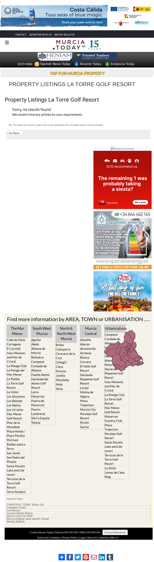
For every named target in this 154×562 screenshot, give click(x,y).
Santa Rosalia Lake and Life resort (16, 470)
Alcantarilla (88, 348)
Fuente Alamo (40, 374)
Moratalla (62, 380)
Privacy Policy (69, 537)
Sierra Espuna (40, 418)
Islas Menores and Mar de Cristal (16, 357)
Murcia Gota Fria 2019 (19, 516)
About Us (92, 537)
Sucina (84, 427)
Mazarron (37, 396)
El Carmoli (13, 348)
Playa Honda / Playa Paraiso (16, 433)
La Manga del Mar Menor (15, 372)
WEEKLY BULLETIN (64, 34)
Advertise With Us (108, 537)
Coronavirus (13, 510)
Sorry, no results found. (32, 109)
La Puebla (13, 379)
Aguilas (36, 340)
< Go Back (12, 133)
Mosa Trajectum (87, 403)
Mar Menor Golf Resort (14, 416)
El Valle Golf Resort (88, 368)
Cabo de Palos (16, 340)
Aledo (35, 344)
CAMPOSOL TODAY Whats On (25, 505)
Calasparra (63, 349)
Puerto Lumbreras (38, 411)
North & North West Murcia (66, 333)
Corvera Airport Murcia (19, 513)
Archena (85, 353)
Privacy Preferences (115, 532)
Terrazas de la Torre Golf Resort (16, 483)
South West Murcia (42, 331)
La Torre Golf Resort (15, 385)
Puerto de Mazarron (37, 403)
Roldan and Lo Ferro (16, 446)
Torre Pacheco (16, 492)
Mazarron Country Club (113, 418)
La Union (12, 392)
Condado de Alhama (39, 368)
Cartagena (14, 344)
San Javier (13, 453)
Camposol (37, 361)
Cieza (59, 366)
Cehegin (61, 362)
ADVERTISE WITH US (40, 34)
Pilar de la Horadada (13, 425)
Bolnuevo (37, 357)
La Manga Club (16, 366)
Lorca (35, 392)
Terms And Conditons (48, 537)
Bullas (60, 345)
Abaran (85, 344)
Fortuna (61, 371)
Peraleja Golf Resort (88, 416)
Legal (82, 537)
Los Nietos (14, 405)
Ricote (84, 422)
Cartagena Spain (16, 507)
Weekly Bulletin (16, 521)
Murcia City (88, 409)
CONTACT (20, 34)
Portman (12, 440)
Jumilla (60, 375)
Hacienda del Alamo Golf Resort (39, 383)
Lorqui (84, 388)
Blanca (84, 357)
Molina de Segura (86, 394)
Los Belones (15, 401)
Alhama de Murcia (38, 351)
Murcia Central (91, 331)
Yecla (59, 389)
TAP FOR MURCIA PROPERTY (77, 73)
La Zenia (110, 468)
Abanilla (85, 340)
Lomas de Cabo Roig (115, 474)
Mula (59, 384)
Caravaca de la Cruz (65, 356)
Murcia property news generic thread (28, 519)
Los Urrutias (15, 409)
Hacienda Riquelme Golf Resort (89, 379)
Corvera (85, 362)
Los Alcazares (16, 396)
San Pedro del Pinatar (16, 459)
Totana (35, 422)
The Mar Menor (17, 331)
